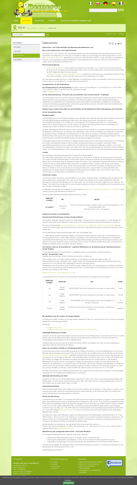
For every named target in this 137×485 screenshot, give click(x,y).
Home (16, 21)
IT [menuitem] (93, 3)
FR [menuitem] (125, 3)
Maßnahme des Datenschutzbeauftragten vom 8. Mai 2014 (101, 189)
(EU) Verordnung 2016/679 (53, 58)
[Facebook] (114, 463)
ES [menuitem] (117, 3)
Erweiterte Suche (111, 34)
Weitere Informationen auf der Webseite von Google (58, 273)
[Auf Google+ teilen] (121, 44)
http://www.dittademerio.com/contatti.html (55, 355)
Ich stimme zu (68, 483)
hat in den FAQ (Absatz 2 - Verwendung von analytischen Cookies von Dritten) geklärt (87, 225)
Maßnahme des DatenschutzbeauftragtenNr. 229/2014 (64, 74)
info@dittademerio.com (54, 92)
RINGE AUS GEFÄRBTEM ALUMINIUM (91, 462)
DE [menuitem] (109, 3)
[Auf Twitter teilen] (118, 44)
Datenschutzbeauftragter (67, 410)
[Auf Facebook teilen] (115, 44)
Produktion (39, 21)
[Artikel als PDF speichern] (112, 44)
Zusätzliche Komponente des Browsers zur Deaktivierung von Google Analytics (72, 329)
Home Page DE (32, 28)
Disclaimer (18, 60)
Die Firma (26, 21)
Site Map (121, 34)
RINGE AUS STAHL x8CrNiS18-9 (89, 464)
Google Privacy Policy (54, 327)
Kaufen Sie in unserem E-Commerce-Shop (76, 21)
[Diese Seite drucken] (110, 44)
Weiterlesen (68, 480)
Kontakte (52, 21)
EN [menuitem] (101, 3)
